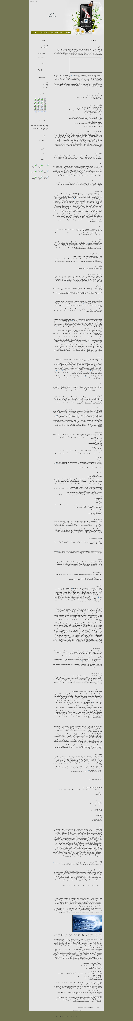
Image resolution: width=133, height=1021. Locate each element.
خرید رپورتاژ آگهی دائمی (43, 140)
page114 (73, 885)
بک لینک (39, 70)
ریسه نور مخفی (44, 47)
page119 (92, 885)
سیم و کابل (46, 45)
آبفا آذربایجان (45, 153)
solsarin (46, 85)
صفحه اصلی (67, 32)
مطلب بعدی (80, 1007)
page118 (87, 885)
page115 (78, 885)
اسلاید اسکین (45, 142)
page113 (68, 885)
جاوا (95, 891)
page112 (63, 885)
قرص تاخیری (45, 84)
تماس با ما (50, 32)
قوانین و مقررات (58, 32)
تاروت (47, 82)
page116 (82, 885)
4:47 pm (36, 32)
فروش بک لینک (43, 32)
